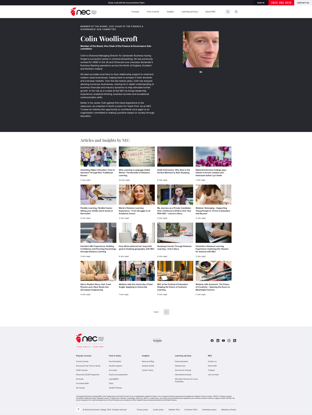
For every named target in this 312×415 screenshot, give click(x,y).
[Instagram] (228, 340)
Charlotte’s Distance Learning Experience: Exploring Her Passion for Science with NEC (212, 249)
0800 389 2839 (281, 2)
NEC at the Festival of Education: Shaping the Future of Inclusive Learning (172, 287)
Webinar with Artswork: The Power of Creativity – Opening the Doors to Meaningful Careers (213, 287)
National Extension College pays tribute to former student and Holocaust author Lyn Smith (211, 173)
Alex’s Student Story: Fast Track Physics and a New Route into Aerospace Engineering (95, 287)
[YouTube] (223, 340)
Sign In (260, 3)
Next (166, 312)
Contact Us (303, 3)
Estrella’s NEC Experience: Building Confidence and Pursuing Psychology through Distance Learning (98, 249)
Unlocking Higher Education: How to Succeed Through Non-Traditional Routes (97, 173)
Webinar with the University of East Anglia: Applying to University (136, 285)
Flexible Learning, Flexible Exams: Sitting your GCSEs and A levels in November (96, 211)
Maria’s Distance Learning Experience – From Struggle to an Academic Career (135, 211)
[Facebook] (212, 340)
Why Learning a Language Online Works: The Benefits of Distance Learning (134, 173)
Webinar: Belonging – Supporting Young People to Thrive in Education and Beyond (213, 211)
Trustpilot (157, 340)
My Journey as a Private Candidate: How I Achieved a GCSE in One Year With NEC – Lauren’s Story (174, 211)
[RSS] (234, 340)
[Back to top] (78, 409)
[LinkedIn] (200, 71)
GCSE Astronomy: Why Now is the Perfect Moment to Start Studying (173, 171)
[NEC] (84, 11)
